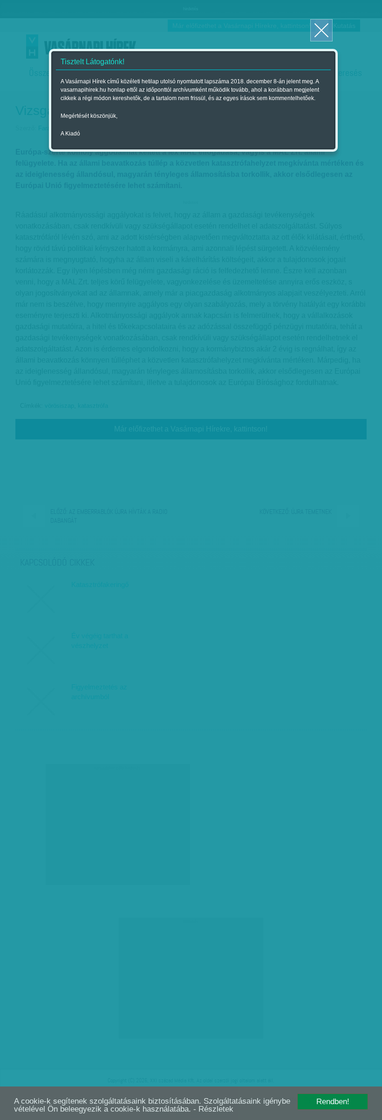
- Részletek (213, 1109)
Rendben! (332, 1101)
